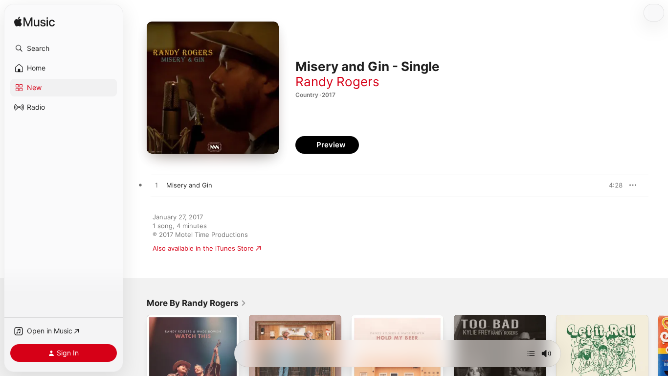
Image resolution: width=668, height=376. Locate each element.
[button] (63, 48)
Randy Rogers (337, 81)
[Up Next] (531, 353)
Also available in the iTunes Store (203, 248)
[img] (34, 22)
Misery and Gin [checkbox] (189, 185)
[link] (196, 303)
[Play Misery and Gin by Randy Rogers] (156, 185)
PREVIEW (612, 185)
